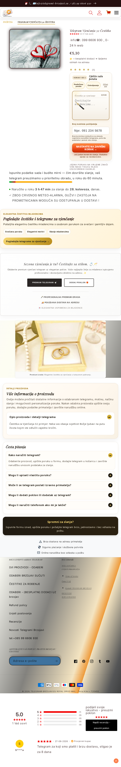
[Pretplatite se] (56, 661)
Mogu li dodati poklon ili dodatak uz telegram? (40, 495)
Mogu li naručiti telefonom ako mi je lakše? (37, 505)
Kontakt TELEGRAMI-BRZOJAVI (78, 588)
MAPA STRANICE (69, 597)
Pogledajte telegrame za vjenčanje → (27, 241)
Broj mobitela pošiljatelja (84, 124)
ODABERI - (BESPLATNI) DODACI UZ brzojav (32, 594)
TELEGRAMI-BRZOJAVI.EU (44, 691)
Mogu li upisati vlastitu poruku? (30, 475)
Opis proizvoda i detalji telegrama (32, 417)
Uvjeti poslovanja (20, 613)
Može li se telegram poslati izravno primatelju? (40, 485)
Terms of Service (71, 576)
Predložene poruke (78, 85)
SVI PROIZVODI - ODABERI (26, 567)
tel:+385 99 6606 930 (23, 638)
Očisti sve (105, 85)
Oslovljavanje (93, 85)
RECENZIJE (67, 593)
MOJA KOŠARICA (69, 566)
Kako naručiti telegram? (24, 455)
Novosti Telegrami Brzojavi (26, 630)
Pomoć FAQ (66, 581)
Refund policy (18, 605)
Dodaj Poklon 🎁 (79, 282)
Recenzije (15, 621)
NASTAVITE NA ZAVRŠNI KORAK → (90, 148)
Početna (8, 22)
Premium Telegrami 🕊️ (44, 282)
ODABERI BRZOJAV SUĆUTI (27, 575)
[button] (116, 13)
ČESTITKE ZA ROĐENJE (24, 584)
